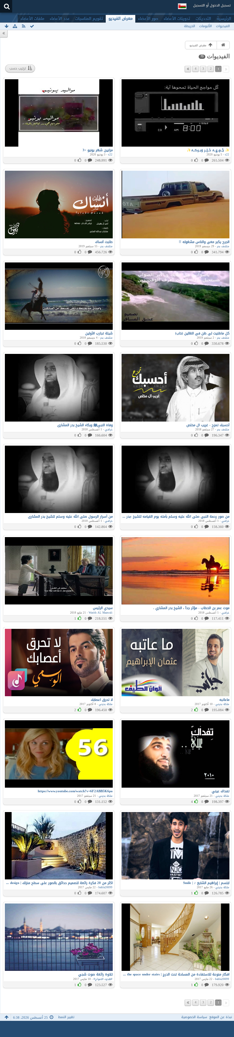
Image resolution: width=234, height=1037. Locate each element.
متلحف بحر (223, 246)
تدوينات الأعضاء (177, 18)
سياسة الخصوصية (194, 1017)
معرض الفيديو (120, 18)
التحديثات (203, 18)
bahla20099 (105, 887)
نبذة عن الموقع (220, 1017)
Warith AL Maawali (100, 612)
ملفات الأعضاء (32, 18)
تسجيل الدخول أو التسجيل (212, 5)
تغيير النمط (66, 1017)
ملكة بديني (222, 704)
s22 (227, 154)
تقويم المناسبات (89, 18)
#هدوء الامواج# (103, 979)
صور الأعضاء (148, 18)
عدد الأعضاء (60, 18)
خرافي (108, 429)
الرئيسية (224, 18)
